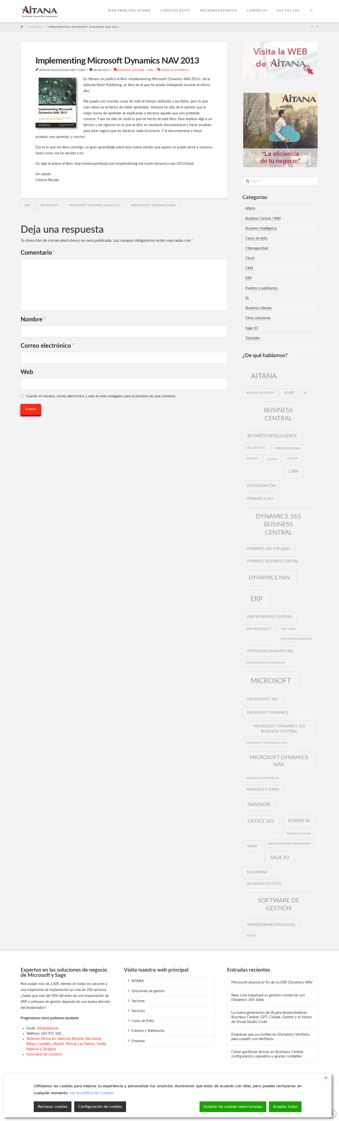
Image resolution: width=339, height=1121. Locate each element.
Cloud (249, 258)
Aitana (250, 208)
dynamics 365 (260, 499)
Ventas (251, 935)
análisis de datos (260, 392)
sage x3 (279, 857)
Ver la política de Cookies (91, 1093)
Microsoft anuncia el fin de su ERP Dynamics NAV (271, 982)
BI (305, 392)
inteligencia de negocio (265, 662)
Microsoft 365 (262, 699)
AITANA (138, 981)
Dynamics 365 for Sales (269, 549)
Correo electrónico (47, 346)
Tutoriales (252, 338)
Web (27, 372)
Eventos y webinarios (261, 288)
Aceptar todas (285, 1107)
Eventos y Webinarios (148, 1031)
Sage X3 (251, 328)
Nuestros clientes (258, 308)
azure (289, 393)
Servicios (138, 1011)
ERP (28, 205)
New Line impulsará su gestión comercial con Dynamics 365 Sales (268, 997)
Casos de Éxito (143, 1021)
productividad (298, 833)
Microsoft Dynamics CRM (266, 743)
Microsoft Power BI (262, 778)
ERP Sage (288, 628)
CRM (249, 268)
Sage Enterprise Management (289, 843)
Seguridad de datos (264, 883)
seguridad (257, 872)
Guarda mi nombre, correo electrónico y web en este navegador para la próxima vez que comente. (101, 396)
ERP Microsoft (259, 629)
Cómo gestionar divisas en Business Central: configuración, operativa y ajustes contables (267, 1054)
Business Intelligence (261, 228)
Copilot (293, 458)
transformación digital (271, 925)
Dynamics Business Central (272, 561)
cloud (272, 459)
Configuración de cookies (100, 1107)
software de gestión (278, 904)
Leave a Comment (174, 69)
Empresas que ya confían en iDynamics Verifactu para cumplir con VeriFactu (270, 1037)
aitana (264, 376)
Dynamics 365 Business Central (278, 524)
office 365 (261, 821)
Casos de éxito (256, 238)
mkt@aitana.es (47, 1028)
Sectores (138, 1001)
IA (247, 298)
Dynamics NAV (269, 577)
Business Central (278, 414)
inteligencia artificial (270, 651)
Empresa (138, 1041)
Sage (252, 846)
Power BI (299, 820)
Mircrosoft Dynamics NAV (153, 205)
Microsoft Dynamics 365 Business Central (279, 728)
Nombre (33, 320)
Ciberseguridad (256, 248)
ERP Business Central (269, 617)
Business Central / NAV (135, 69)
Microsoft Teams (263, 789)
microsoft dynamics (267, 712)
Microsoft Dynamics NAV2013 (95, 205)
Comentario (38, 253)
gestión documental (296, 639)
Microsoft (49, 205)
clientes (252, 458)
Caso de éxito (256, 447)
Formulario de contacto (44, 1054)
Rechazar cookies (53, 1107)
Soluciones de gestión (148, 991)
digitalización (261, 486)
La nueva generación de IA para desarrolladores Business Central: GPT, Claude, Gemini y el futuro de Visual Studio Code (271, 1017)
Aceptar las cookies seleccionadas (232, 1107)
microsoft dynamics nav (279, 761)
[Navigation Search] (311, 11)
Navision (259, 804)
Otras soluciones (258, 318)
